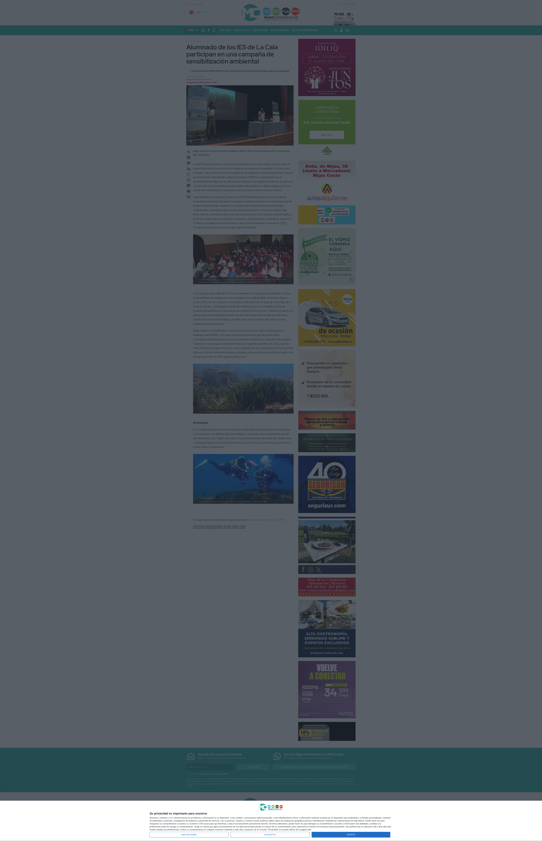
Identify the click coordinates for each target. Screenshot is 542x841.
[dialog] (271, 821)
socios (171, 818)
